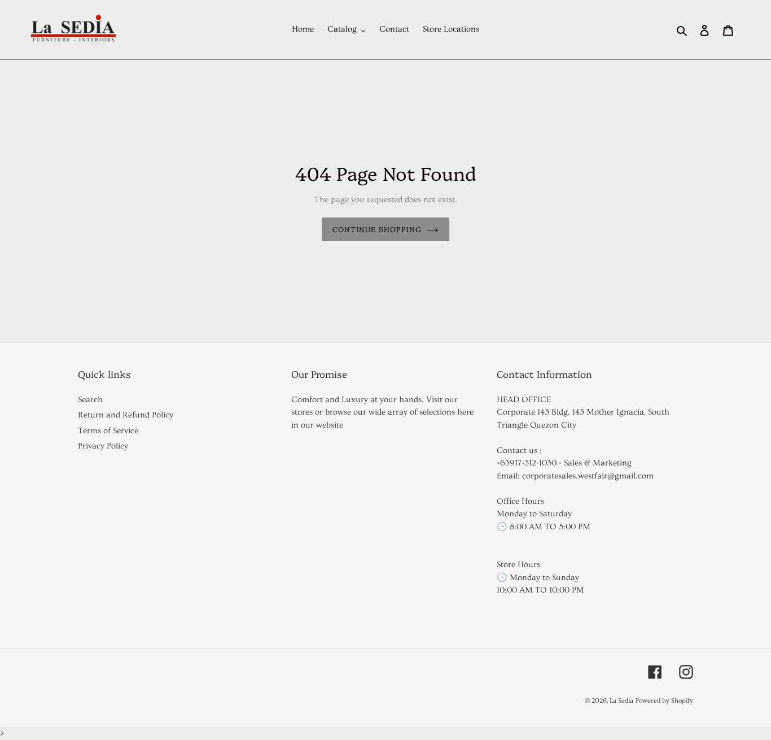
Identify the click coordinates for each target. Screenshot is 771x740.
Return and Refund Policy (125, 415)
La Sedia (621, 700)
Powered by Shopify (664, 700)
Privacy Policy (103, 446)
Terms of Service (108, 431)
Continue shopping (377, 229)
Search (90, 399)
